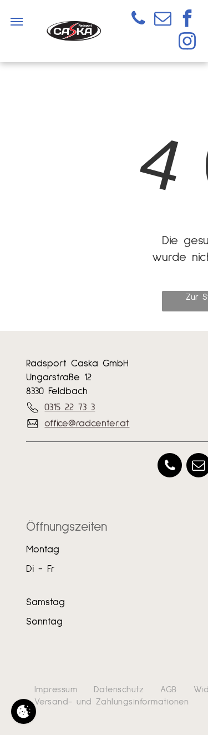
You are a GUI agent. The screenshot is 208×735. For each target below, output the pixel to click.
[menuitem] (55, 689)
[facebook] (187, 19)
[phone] (138, 19)
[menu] (17, 22)
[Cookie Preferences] (23, 711)
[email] (163, 19)
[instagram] (187, 42)
